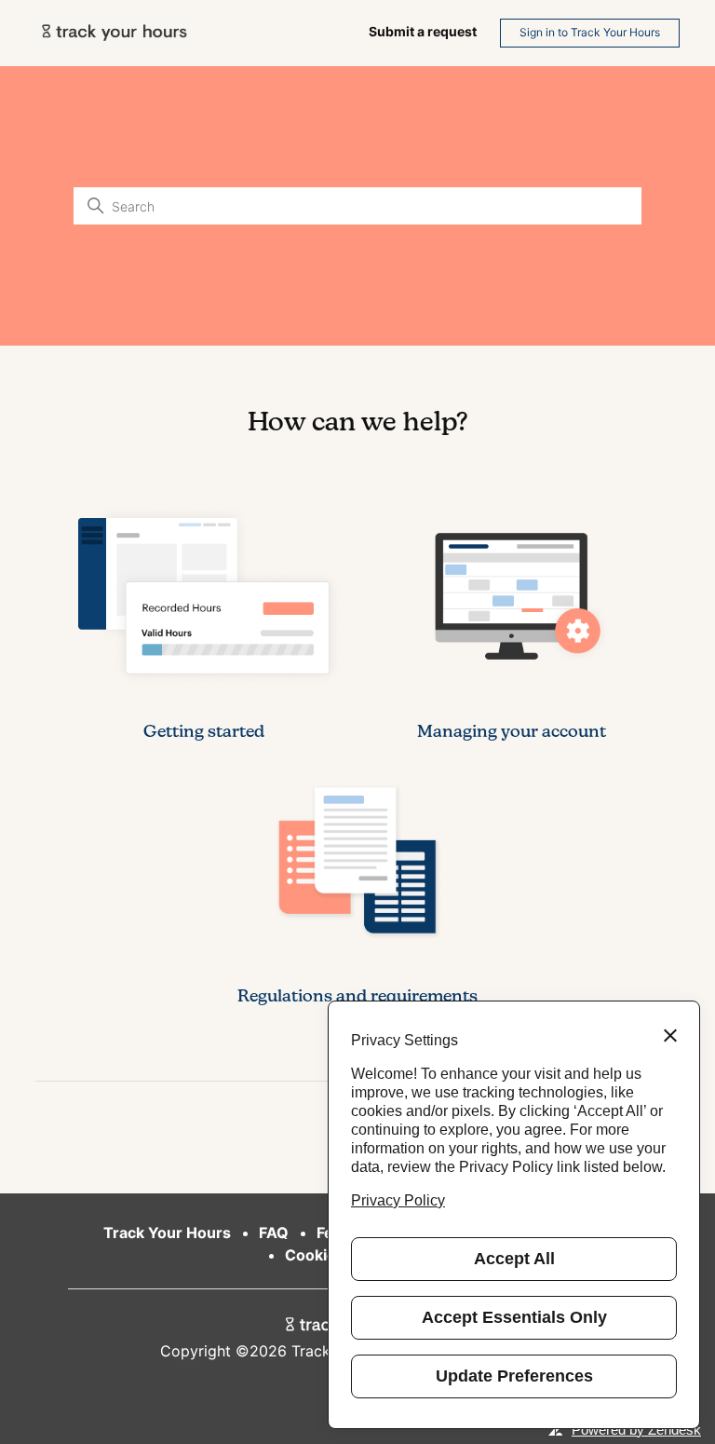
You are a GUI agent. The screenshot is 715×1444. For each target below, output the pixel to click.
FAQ (274, 1232)
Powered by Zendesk (636, 1429)
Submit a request (423, 31)
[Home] (115, 33)
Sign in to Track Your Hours (589, 32)
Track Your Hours (167, 1232)
